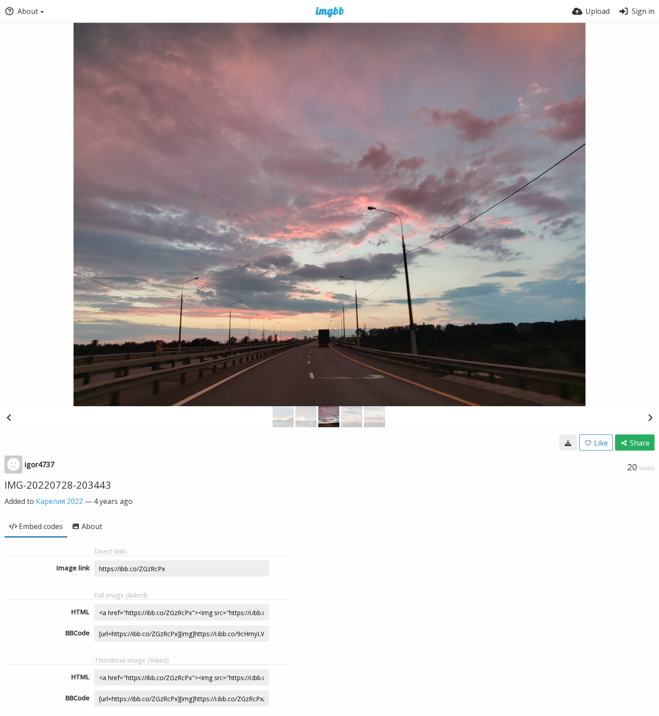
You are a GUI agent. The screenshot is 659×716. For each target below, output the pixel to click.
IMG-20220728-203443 (57, 484)
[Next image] (650, 417)
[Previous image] (9, 417)
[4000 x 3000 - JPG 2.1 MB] (568, 442)
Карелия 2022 (59, 501)
